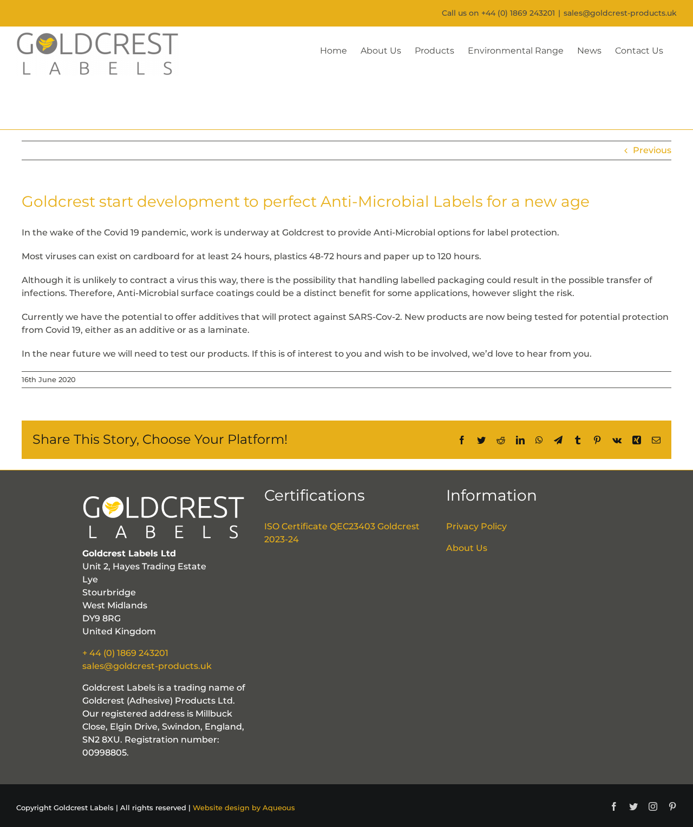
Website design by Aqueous (244, 807)
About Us (466, 548)
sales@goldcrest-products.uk (620, 13)
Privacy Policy (476, 526)
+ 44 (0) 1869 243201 (125, 653)
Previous (652, 150)
